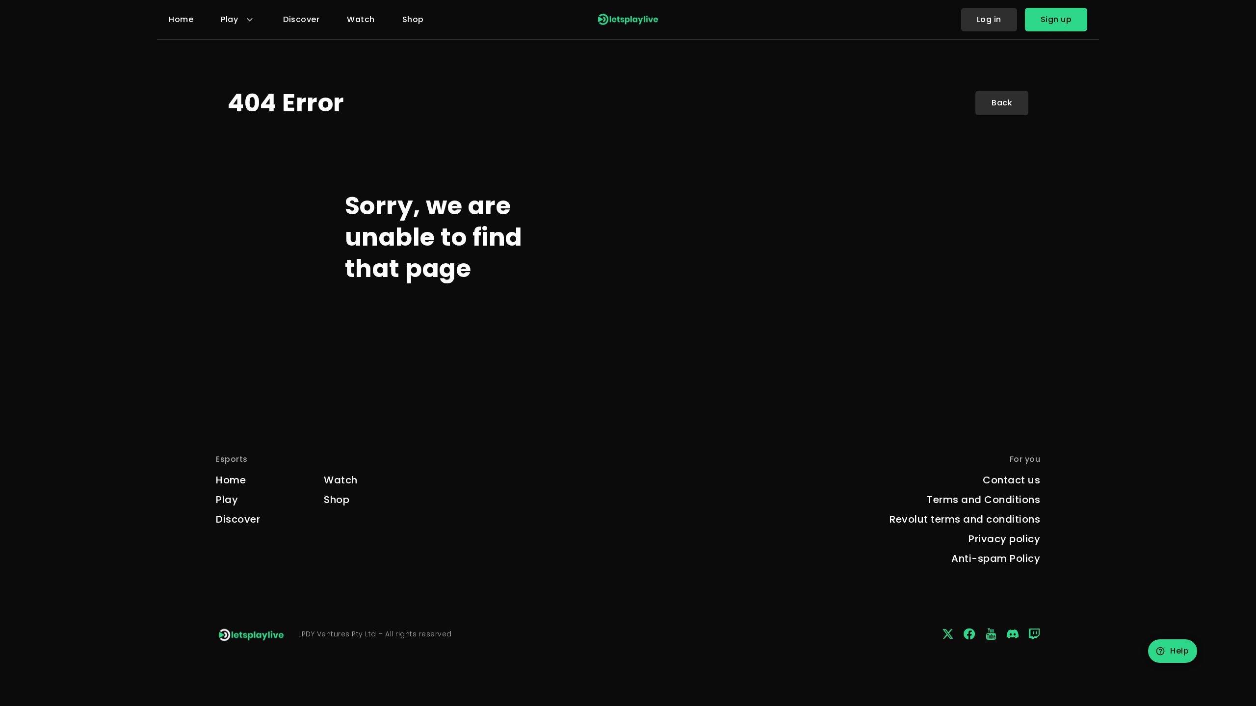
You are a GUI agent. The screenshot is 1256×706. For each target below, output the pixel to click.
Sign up (1056, 19)
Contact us (1011, 480)
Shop (413, 19)
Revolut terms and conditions (965, 519)
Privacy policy (1004, 539)
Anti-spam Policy (995, 558)
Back (1002, 102)
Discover (301, 19)
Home (181, 19)
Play (227, 499)
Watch (361, 19)
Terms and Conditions (983, 499)
